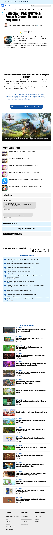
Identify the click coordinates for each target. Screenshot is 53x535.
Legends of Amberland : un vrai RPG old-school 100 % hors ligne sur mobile (31, 330)
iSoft (7, 518)
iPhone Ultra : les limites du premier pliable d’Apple (19, 290)
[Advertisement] (26, 61)
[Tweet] (2, 13)
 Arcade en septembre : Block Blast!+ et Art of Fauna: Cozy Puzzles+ (30, 491)
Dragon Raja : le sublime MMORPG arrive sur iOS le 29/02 (24, 172)
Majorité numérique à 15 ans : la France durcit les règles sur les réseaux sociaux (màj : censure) (25, 276)
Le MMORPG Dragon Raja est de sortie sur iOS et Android (24, 165)
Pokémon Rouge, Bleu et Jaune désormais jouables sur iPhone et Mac (28, 382)
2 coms (34, 25)
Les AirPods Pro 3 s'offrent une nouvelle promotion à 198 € (21, 294)
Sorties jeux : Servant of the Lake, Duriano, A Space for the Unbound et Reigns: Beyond (31, 474)
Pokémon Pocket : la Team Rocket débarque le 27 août (30, 438)
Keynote (2, 1)
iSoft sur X (37, 521)
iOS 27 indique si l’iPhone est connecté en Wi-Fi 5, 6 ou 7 (21, 298)
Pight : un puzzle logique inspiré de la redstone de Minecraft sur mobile (31, 499)
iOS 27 (18, 1)
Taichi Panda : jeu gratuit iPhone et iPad (19, 158)
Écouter (41, 25)
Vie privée (8, 524)
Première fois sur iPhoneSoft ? (12, 516)
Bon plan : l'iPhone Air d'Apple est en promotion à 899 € (20, 267)
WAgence (37, 518)
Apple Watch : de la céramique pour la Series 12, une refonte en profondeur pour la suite (25, 286)
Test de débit (24, 521)
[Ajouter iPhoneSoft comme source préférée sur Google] (26, 33)
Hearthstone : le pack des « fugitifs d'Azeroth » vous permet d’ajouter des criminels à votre (31, 364)
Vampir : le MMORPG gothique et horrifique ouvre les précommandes (30, 356)
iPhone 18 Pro (13, 1)
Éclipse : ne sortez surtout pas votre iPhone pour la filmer (21, 271)
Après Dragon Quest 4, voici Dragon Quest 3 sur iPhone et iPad (25, 186)
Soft (8, 6)
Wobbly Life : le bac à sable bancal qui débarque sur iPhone (30, 421)
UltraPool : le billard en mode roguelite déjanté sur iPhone (31, 401)
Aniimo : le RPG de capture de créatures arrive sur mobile (31, 391)
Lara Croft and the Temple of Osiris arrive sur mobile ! (29, 456)
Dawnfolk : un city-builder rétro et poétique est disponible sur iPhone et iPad (30, 465)
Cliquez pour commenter (26, 229)
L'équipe (8, 521)
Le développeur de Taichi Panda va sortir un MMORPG (23, 151)
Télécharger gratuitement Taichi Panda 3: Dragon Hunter (26, 107)
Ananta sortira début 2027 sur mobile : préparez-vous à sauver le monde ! (30, 373)
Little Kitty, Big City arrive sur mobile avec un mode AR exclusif (31, 482)
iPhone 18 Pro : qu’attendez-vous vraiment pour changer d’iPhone (23, 263)
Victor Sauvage (12, 25)
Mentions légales (9, 529)
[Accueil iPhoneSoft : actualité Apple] (4, 9)
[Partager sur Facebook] (2, 15)
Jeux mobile (9, 9)
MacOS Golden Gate (25, 1)
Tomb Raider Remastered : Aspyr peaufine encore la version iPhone (31, 430)
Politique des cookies (10, 526)
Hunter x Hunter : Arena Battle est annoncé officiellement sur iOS (25, 179)
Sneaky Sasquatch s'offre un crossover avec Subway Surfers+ (29, 339)
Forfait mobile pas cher (26, 518)
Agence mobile (38, 516)
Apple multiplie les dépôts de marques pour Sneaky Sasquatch (29, 347)
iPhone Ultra (7, 1)
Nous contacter (24, 516)
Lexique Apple (24, 524)
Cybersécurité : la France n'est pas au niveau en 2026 (20, 281)
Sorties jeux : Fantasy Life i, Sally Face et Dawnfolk (31, 447)
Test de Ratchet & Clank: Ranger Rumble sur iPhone (31, 412)
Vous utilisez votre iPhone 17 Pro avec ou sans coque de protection (23, 259)
